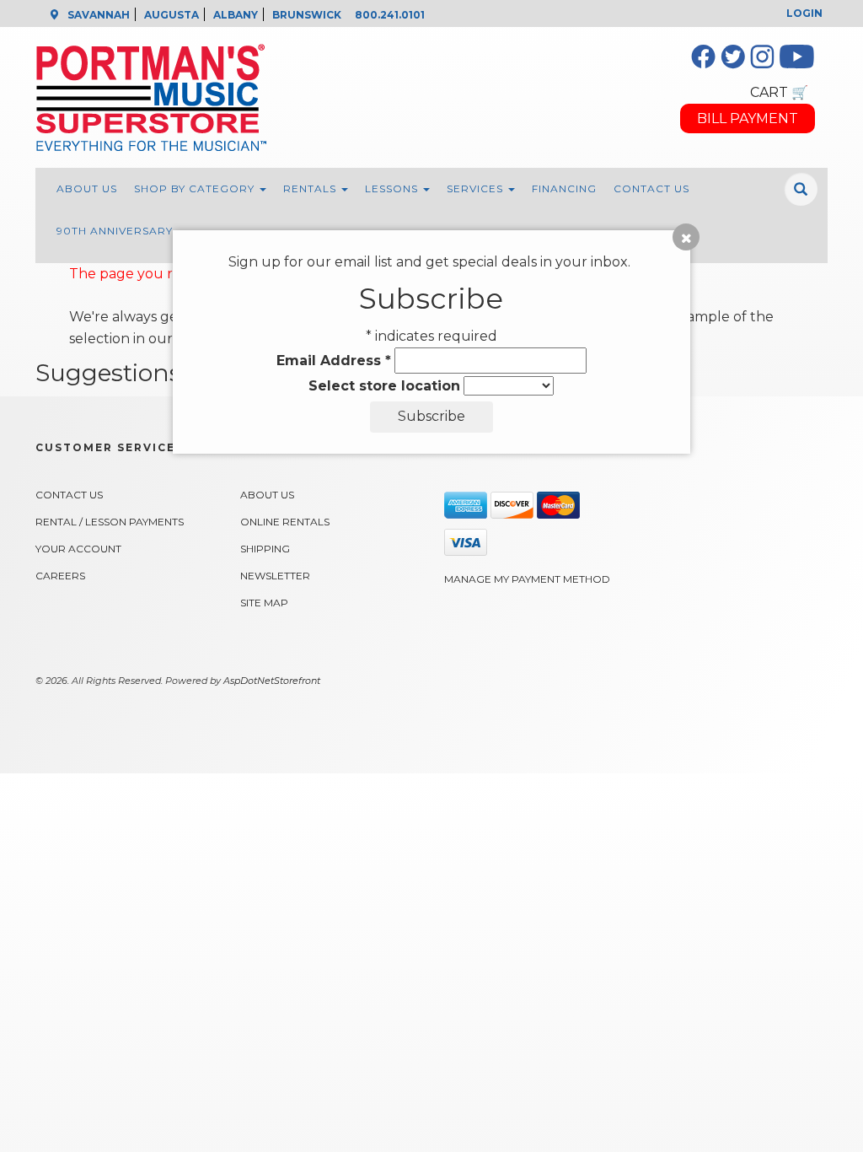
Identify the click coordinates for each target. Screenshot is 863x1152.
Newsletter (275, 575)
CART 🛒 (779, 92)
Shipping (265, 548)
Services (477, 188)
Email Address (333, 361)
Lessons (393, 188)
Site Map (264, 602)
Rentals (311, 188)
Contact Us (651, 188)
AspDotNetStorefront (271, 680)
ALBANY (235, 14)
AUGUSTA (171, 14)
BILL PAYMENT (747, 118)
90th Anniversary (114, 230)
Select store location (384, 386)
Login (804, 13)
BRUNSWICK (306, 14)
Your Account (78, 548)
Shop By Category (196, 188)
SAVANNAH (98, 14)
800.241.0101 (390, 14)
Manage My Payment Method (527, 579)
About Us (86, 188)
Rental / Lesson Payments (109, 521)
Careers (60, 575)
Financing (564, 188)
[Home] (332, 97)
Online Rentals (285, 521)
